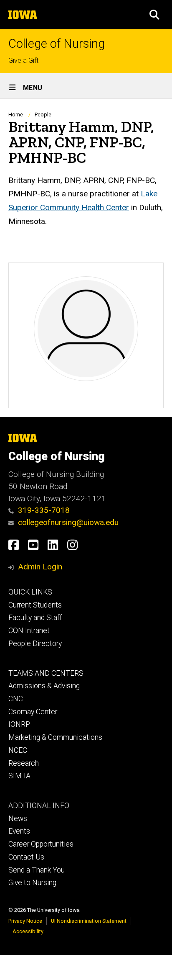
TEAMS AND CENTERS (45, 673)
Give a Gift (23, 60)
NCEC (17, 750)
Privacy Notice (25, 921)
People (43, 114)
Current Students (35, 605)
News (17, 818)
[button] (154, 14)
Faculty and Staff (35, 617)
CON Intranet (29, 630)
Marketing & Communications (55, 737)
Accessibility (28, 931)
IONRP (19, 724)
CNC (15, 699)
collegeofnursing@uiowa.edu (68, 522)
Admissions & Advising (44, 686)
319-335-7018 (44, 510)
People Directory (35, 643)
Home (15, 114)
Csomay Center (32, 712)
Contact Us (26, 857)
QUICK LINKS (30, 592)
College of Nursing (56, 44)
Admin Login (40, 566)
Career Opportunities (40, 844)
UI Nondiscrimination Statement (88, 921)
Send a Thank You (36, 870)
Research (23, 763)
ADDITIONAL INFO (38, 805)
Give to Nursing (32, 882)
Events (19, 831)
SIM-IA (19, 776)
